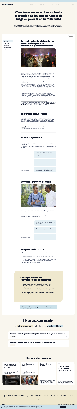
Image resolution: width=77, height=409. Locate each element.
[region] (38, 407)
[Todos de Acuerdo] (7, 4)
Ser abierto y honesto (6, 45)
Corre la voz (68, 4)
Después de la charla (6, 49)
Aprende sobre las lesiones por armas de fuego (36, 4)
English (38, 399)
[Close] (76, 407)
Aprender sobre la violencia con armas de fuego (8, 41)
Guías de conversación (50, 4)
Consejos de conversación (7, 51)
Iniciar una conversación (7, 43)
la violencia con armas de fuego (46, 103)
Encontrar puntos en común (7, 47)
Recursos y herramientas (60, 4)
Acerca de (73, 4)
